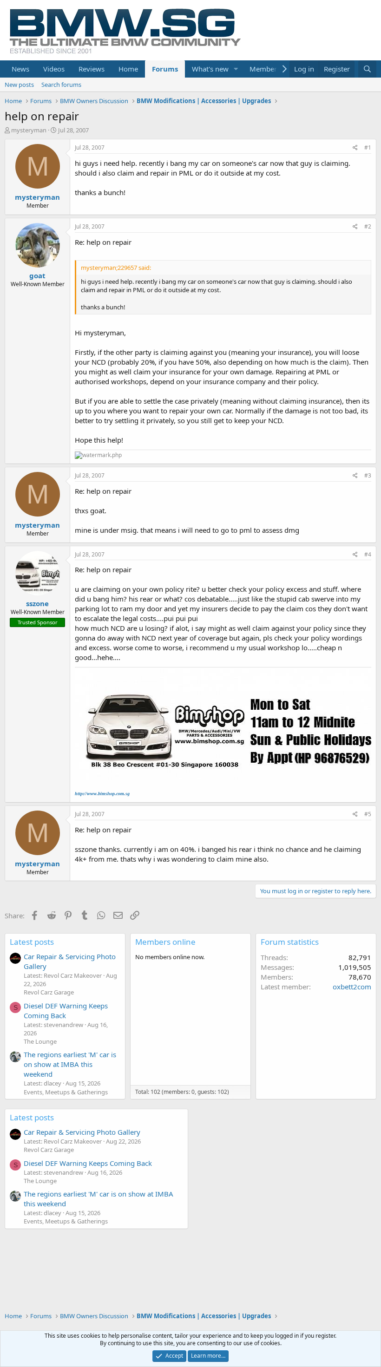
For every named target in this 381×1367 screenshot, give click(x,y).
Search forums (61, 84)
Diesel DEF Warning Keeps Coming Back (66, 1010)
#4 (367, 554)
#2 (367, 226)
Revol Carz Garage (49, 992)
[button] (236, 69)
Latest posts (32, 941)
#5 (367, 814)
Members (265, 68)
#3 (367, 475)
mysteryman (28, 130)
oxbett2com (352, 986)
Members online (165, 941)
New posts (19, 84)
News (20, 68)
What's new (210, 68)
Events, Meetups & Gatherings (66, 1092)
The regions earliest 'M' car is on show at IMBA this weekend (70, 1064)
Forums (165, 68)
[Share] (355, 148)
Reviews (92, 68)
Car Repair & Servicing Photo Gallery (82, 1132)
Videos (54, 68)
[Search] (367, 69)
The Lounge (40, 1041)
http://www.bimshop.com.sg (102, 793)
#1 (367, 147)
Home (128, 68)
